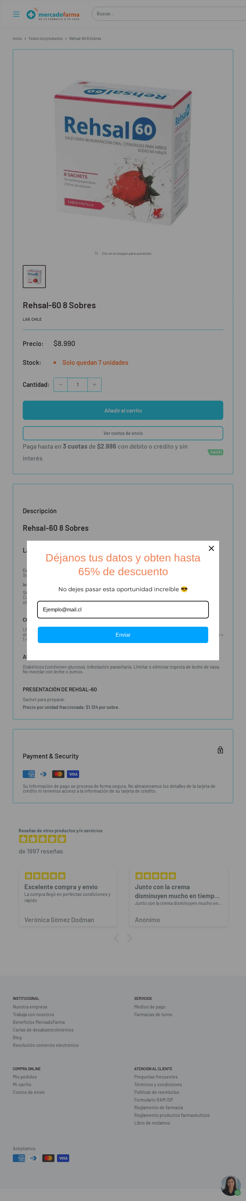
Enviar (123, 635)
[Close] (211, 548)
